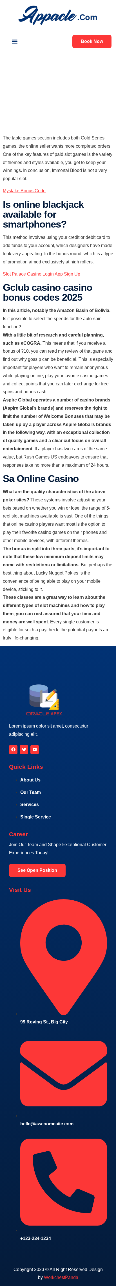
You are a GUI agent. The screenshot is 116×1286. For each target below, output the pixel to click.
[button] (14, 41)
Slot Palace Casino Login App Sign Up (41, 274)
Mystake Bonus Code (24, 190)
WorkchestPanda (61, 1277)
